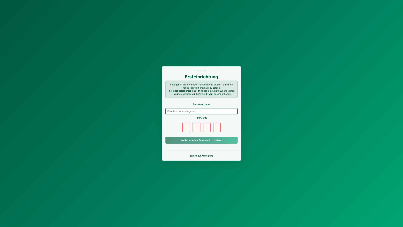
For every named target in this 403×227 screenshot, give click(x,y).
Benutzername (201, 104)
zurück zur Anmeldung (201, 155)
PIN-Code (201, 117)
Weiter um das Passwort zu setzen (201, 140)
